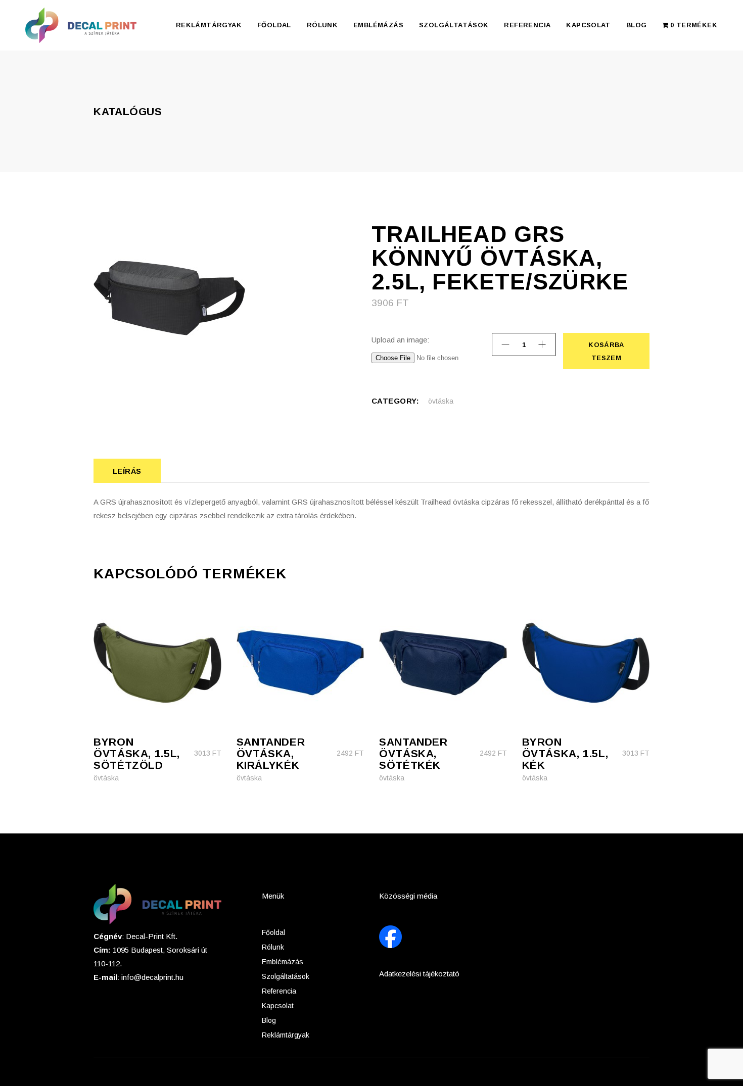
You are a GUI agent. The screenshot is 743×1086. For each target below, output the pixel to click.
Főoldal (273, 932)
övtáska (440, 401)
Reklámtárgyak (285, 1035)
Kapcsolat (278, 1006)
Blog (269, 1020)
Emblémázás (282, 962)
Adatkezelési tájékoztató (419, 973)
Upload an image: (400, 339)
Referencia (279, 991)
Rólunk (273, 947)
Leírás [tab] (127, 471)
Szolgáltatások (285, 976)
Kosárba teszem (605, 351)
